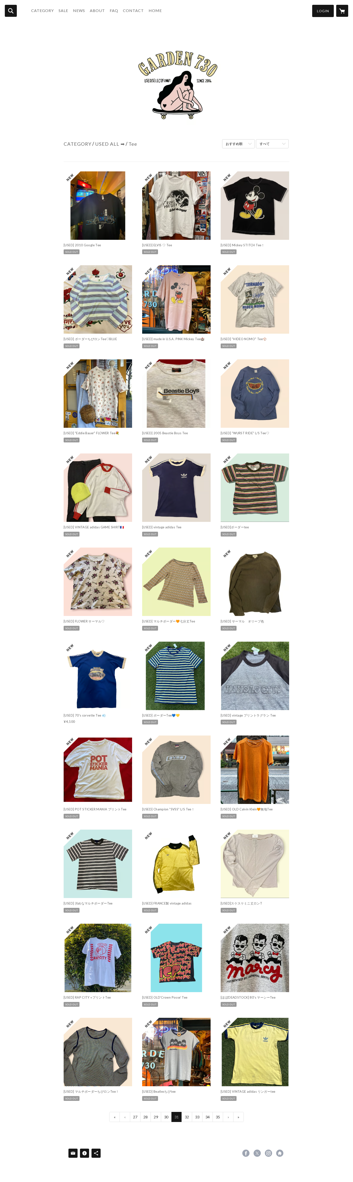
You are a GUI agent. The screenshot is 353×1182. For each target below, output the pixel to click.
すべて (265, 144)
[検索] (11, 11)
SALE (63, 10)
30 (166, 1117)
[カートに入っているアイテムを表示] (342, 11)
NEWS (79, 10)
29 (156, 1117)
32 (187, 1117)
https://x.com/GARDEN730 (257, 1153)
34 (207, 1117)
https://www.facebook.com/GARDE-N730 (246, 1153)
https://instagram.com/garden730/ (268, 1153)
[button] (323, 11)
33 (197, 1117)
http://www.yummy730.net (279, 1153)
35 (218, 1117)
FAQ (114, 10)
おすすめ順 (234, 144)
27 (135, 1117)
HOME (155, 10)
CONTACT (133, 10)
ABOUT (97, 10)
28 (145, 1117)
